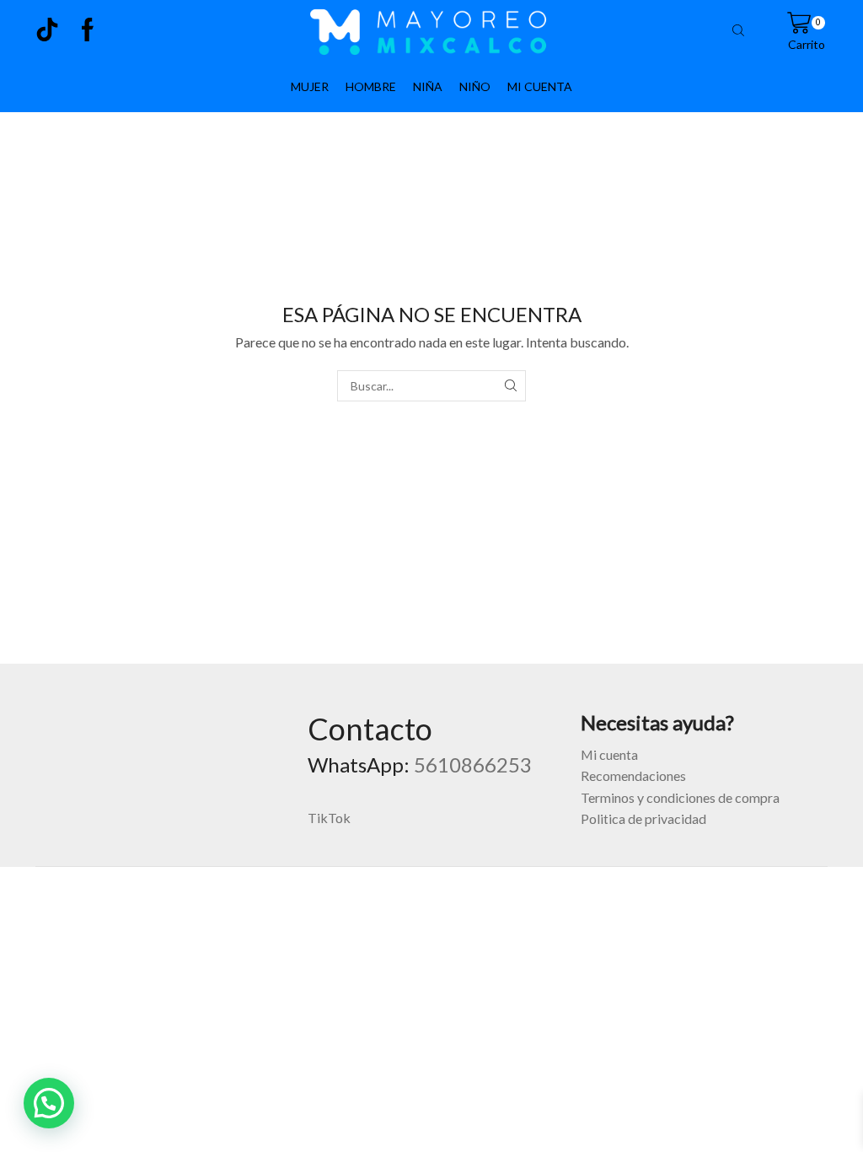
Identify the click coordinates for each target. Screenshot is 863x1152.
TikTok (329, 818)
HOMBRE (371, 86)
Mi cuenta (609, 754)
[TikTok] (47, 31)
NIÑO (474, 86)
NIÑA (427, 86)
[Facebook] (87, 31)
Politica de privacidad (643, 818)
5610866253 (473, 764)
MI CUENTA (539, 86)
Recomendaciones (633, 775)
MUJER (310, 86)
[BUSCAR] (510, 385)
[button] (49, 1103)
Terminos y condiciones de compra (680, 797)
